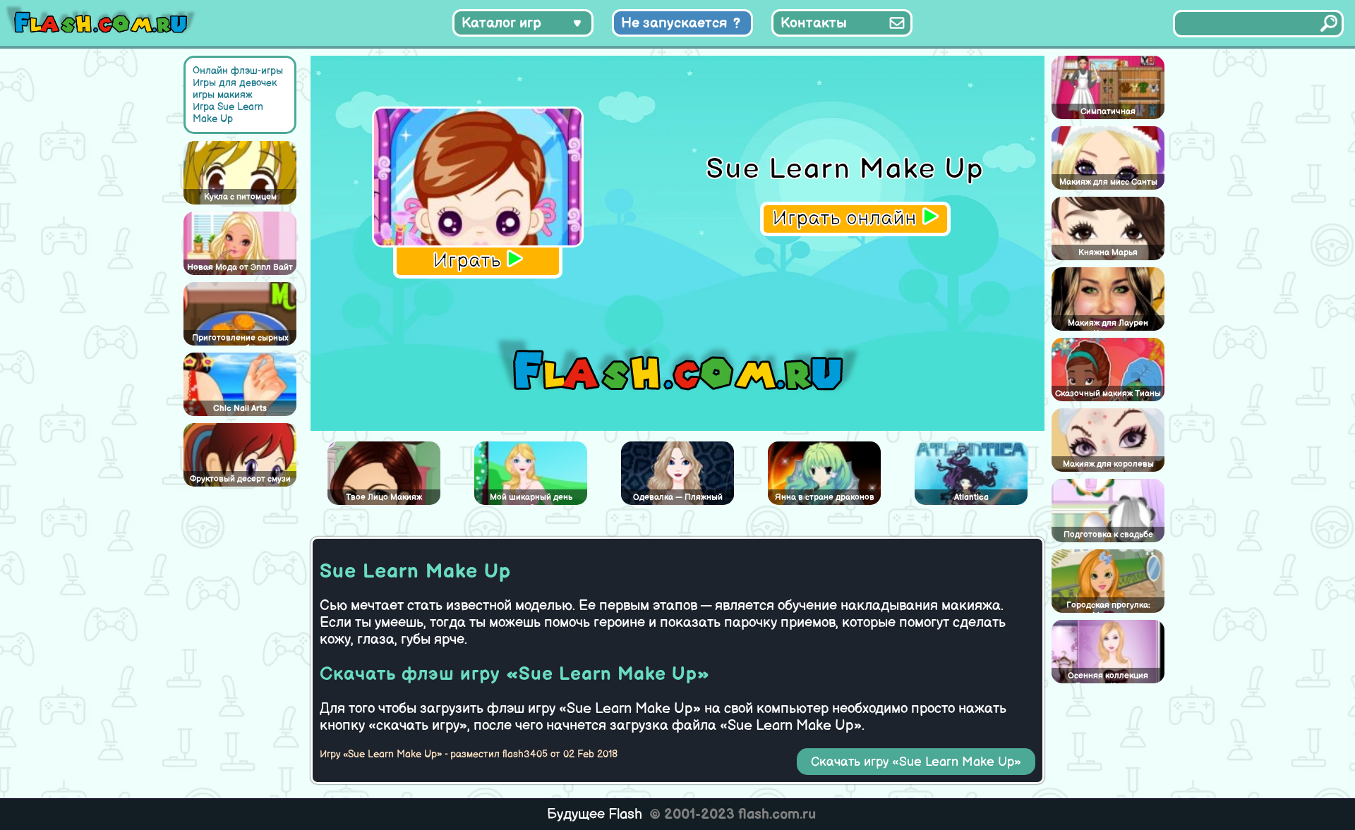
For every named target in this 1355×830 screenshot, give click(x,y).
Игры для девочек (235, 83)
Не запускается (674, 23)
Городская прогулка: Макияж (1108, 606)
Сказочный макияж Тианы (1108, 394)
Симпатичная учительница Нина (1108, 112)
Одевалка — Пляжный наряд (678, 498)
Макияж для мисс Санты (1108, 182)
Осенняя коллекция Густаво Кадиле (1108, 677)
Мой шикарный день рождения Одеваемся (531, 498)
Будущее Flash (594, 814)
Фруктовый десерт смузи (240, 479)
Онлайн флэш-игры (238, 71)
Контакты (814, 23)
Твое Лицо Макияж (384, 497)
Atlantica (971, 497)
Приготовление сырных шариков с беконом (240, 339)
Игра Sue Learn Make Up (228, 113)
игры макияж (223, 95)
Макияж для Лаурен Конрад (1108, 324)
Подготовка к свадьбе (1108, 535)
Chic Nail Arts (240, 408)
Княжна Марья (1108, 253)
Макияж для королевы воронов (1108, 465)
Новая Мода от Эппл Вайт (240, 267)
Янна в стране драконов (824, 497)
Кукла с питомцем (240, 197)
